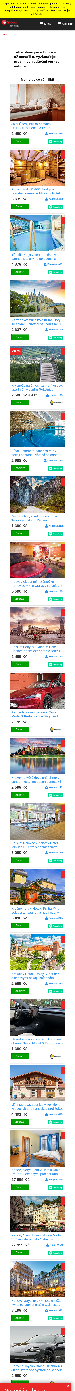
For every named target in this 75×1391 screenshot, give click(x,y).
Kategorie (67, 23)
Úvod (4, 34)
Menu (47, 23)
